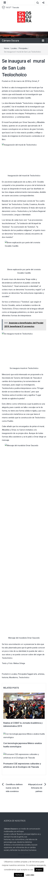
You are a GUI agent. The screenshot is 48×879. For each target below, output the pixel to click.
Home (6, 48)
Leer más (30, 875)
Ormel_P (35, 81)
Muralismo (13, 677)
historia (5, 677)
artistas (41, 674)
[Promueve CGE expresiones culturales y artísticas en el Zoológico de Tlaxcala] (24, 756)
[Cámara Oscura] (24, 34)
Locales (14, 48)
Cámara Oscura (10, 40)
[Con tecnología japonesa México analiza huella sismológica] (24, 735)
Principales (23, 48)
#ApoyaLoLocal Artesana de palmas (35, 787)
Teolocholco (24, 677)
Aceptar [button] (39, 870)
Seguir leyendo (24, 855)
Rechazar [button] (18, 875)
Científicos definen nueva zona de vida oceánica (14, 787)
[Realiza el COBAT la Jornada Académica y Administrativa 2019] (24, 705)
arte (35, 674)
